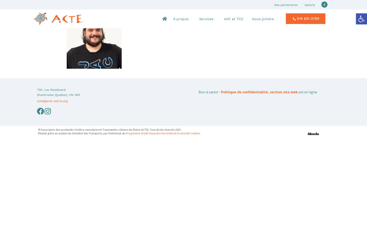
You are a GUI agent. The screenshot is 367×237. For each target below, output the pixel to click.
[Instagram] (47, 111)
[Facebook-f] (324, 4)
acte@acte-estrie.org (52, 101)
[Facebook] (40, 111)
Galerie (310, 5)
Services (206, 19)
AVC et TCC (234, 19)
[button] (361, 18)
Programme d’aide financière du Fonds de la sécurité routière (163, 133)
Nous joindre (263, 19)
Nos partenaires (286, 5)
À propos (181, 19)
